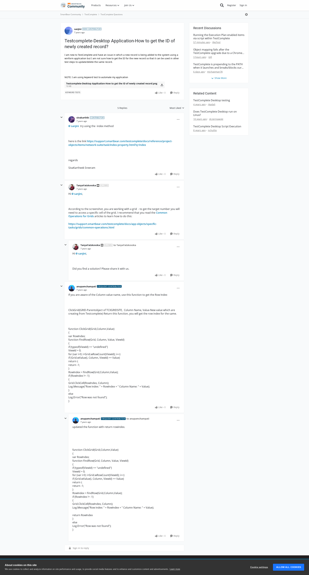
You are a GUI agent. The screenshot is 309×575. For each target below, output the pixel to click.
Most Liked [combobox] (177, 108)
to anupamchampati (137, 418)
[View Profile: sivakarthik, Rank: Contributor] (71, 119)
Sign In (243, 5)
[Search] (222, 5)
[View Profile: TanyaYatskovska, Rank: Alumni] (71, 187)
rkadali (211, 104)
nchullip (212, 130)
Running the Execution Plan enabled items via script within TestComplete (218, 36)
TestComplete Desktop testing (211, 100)
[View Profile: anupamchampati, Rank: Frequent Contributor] (71, 288)
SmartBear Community (70, 14)
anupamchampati (86, 286)
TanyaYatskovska (86, 185)
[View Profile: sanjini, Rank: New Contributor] (69, 31)
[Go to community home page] (72, 5)
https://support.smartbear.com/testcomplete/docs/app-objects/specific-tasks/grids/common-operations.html (112, 225)
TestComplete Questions (112, 14)
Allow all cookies (288, 567)
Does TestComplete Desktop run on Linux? (215, 113)
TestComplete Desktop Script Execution (217, 126)
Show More (221, 78)
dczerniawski (216, 119)
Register (231, 5)
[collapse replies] (61, 117)
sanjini (77, 29)
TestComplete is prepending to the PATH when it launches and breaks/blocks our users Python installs (218, 66)
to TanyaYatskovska (124, 245)
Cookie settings (259, 567)
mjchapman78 (215, 71)
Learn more (175, 569)
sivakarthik (82, 117)
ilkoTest (216, 42)
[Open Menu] (246, 14)
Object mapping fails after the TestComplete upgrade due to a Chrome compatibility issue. (217, 51)
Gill (210, 57)
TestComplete (90, 14)
